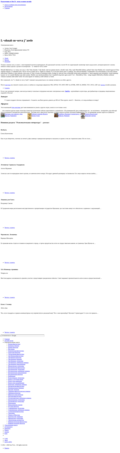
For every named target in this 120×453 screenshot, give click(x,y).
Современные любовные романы (19, 410)
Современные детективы (16, 408)
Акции (6, 432)
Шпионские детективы (15, 418)
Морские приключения (15, 394)
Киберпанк (11, 376)
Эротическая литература (16, 420)
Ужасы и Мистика (14, 415)
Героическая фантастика (16, 351)
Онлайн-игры (8, 340)
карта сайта (8, 442)
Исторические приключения (17, 373)
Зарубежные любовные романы (18, 362)
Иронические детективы (16, 366)
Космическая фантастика (16, 386)
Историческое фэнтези (15, 374)
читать (103, 85)
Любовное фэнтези (14, 393)
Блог (6, 433)
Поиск (6, 430)
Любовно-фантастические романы (19, 391)
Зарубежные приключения (16, 364)
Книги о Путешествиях (15, 379)
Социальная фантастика (16, 411)
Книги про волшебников (16, 383)
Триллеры (11, 413)
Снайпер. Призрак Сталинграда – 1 (69, 114)
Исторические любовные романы (19, 371)
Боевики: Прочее (13, 346)
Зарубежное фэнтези (14, 357)
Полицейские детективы (16, 401)
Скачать (7, 88)
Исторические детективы (16, 369)
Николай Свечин (90, 116)
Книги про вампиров (15, 381)
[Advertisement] (42, 24)
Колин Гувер (36, 116)
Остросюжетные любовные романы (19, 398)
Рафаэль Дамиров (63, 116)
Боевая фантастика (14, 344)
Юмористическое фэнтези (16, 423)
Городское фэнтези (14, 352)
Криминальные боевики (16, 388)
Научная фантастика (14, 396)
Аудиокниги (8, 427)
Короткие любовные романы (17, 384)
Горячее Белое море (91, 114)
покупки (8, 85)
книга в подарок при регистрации (15, 5)
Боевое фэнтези (13, 347)
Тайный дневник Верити (40, 114)
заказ (6, 440)
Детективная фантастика (16, 354)
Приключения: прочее (15, 405)
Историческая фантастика (16, 367)
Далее (6, 58)
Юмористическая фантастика (17, 422)
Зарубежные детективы (15, 361)
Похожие (7, 61)
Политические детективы (16, 400)
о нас (6, 438)
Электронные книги (11, 425)
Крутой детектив (13, 389)
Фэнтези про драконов (15, 416)
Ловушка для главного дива (13, 114)
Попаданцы (12, 403)
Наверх (6, 448)
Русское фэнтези (13, 406)
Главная (7, 339)
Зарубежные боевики (15, 359)
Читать (6, 60)
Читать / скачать (9, 158)
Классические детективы (16, 378)
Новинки (7, 428)
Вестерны (11, 349)
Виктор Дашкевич (10, 116)
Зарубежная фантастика (15, 356)
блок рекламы (16, 107)
